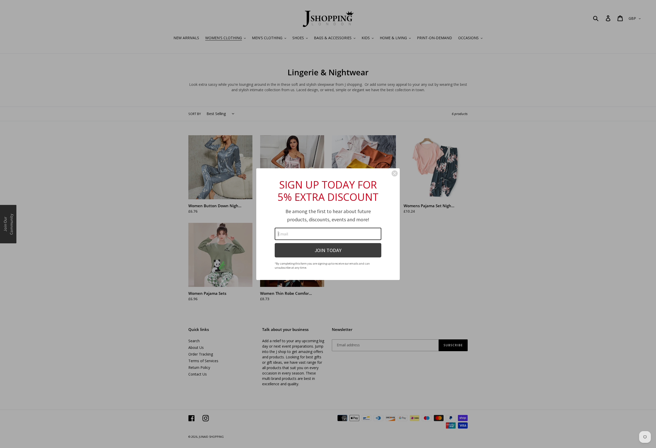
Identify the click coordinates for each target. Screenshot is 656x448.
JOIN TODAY (328, 250)
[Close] (395, 173)
